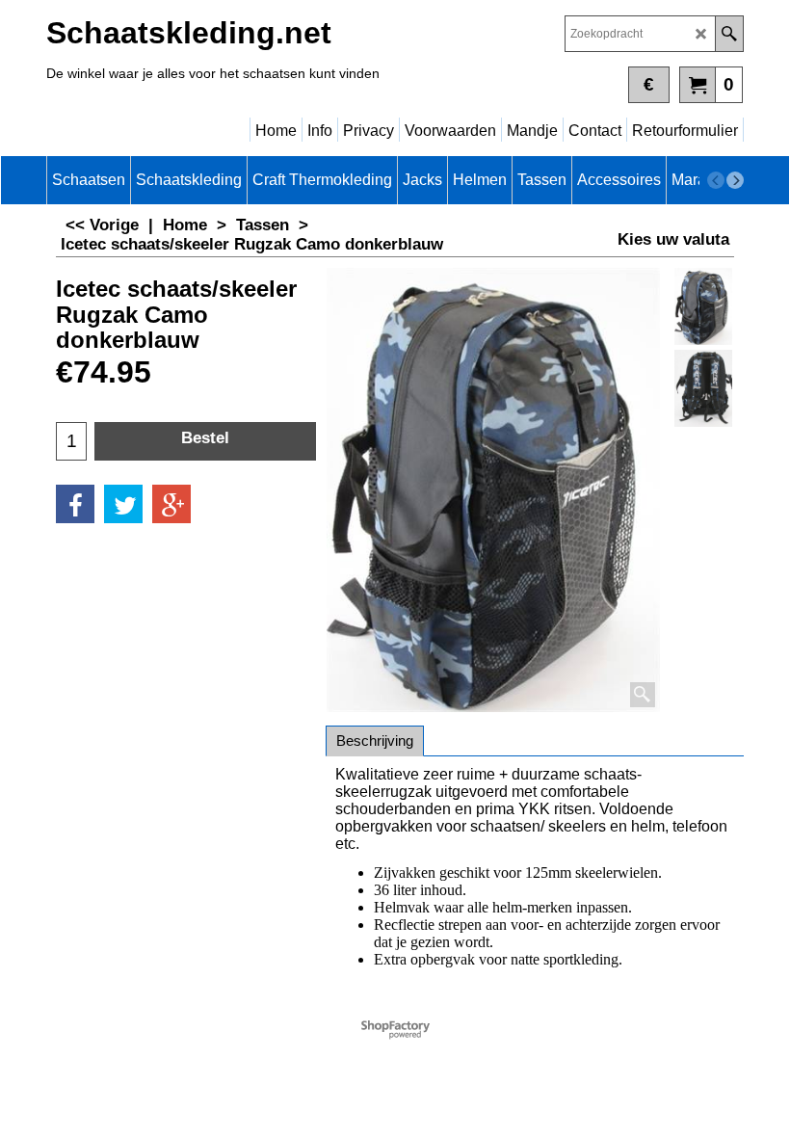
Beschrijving (374, 740)
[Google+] (171, 504)
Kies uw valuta (673, 239)
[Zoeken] (729, 33)
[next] (735, 180)
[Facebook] (75, 504)
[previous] (715, 180)
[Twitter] (123, 504)
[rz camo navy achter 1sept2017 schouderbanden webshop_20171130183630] (703, 388)
